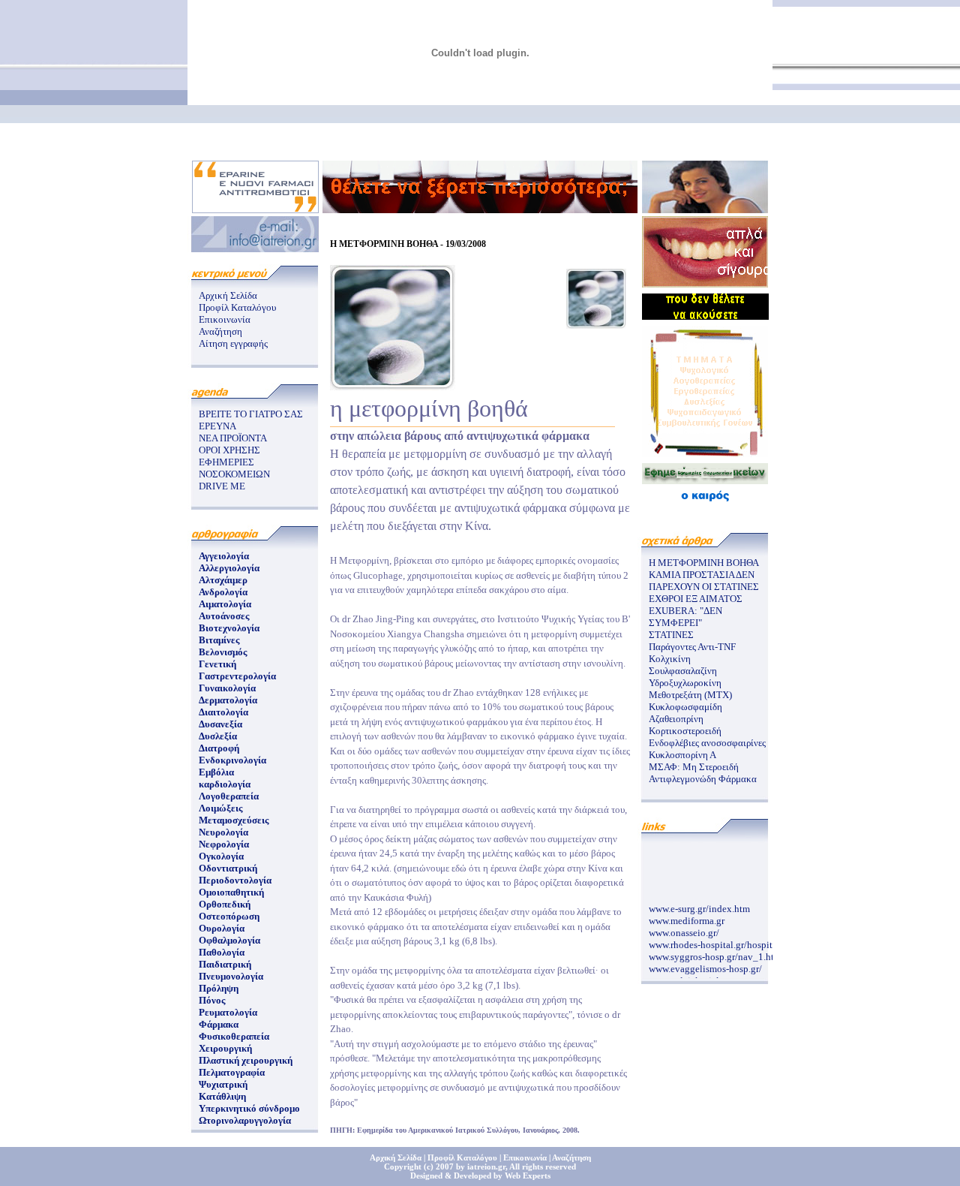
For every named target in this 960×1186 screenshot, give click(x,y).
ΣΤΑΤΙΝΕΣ (671, 634)
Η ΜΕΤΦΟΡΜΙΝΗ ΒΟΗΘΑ (704, 562)
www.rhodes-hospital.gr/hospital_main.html (737, 941)
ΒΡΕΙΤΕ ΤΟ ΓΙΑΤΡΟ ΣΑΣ (251, 414)
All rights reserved (542, 1166)
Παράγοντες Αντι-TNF (692, 646)
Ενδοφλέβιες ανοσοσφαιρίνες (707, 742)
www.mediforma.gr (686, 917)
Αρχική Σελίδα (228, 295)
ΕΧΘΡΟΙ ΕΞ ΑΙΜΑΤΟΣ (695, 598)
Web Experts (527, 1175)
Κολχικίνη (670, 658)
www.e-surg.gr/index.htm (699, 905)
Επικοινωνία (224, 319)
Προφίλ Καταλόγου (237, 307)
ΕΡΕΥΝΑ (217, 426)
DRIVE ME (222, 486)
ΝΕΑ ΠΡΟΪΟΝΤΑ (233, 438)
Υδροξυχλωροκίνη (685, 682)
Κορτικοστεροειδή (685, 730)
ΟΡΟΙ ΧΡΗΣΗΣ (229, 450)
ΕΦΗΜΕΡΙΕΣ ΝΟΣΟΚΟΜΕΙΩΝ (234, 468)
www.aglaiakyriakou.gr (695, 977)
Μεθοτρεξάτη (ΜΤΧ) (690, 694)
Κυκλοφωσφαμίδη (685, 706)
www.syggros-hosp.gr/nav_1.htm (715, 953)
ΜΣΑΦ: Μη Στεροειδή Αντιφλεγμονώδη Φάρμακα (703, 772)
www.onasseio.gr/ (684, 929)
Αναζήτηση (220, 331)
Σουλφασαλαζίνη (683, 670)
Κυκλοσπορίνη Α (682, 754)
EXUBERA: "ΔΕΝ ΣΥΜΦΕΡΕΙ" (685, 616)
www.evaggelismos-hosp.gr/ (705, 965)
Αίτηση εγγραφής (233, 343)
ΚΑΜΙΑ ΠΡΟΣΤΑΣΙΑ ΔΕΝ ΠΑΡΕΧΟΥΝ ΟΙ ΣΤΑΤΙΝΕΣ (704, 580)
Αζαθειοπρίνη (676, 718)
